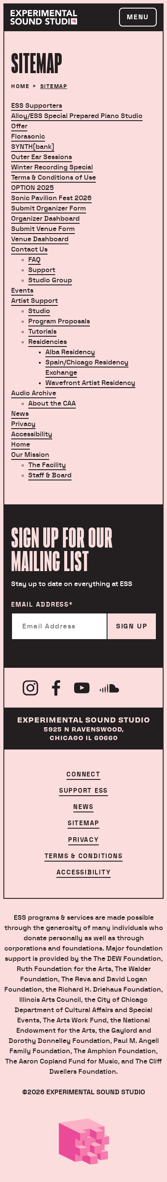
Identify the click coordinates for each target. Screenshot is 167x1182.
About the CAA (52, 403)
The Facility (47, 465)
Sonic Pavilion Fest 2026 (51, 198)
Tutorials (42, 331)
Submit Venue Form (43, 228)
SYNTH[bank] (32, 146)
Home (20, 86)
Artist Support (34, 300)
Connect (83, 774)
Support (41, 270)
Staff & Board (50, 475)
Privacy (23, 424)
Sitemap (83, 823)
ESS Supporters (36, 105)
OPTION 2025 (32, 187)
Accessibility (31, 434)
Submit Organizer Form (48, 208)
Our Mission (30, 454)
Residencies (47, 341)
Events (22, 290)
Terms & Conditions (84, 856)
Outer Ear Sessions (41, 157)
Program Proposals (59, 321)
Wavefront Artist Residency (90, 382)
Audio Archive (33, 393)
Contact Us (29, 249)
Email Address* (42, 604)
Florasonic (28, 136)
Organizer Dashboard (45, 218)
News (20, 413)
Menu (138, 17)
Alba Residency (70, 352)
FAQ (34, 259)
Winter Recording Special (52, 167)
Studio (39, 311)
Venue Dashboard (40, 239)
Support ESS (83, 791)
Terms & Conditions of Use (53, 177)
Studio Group (50, 280)
